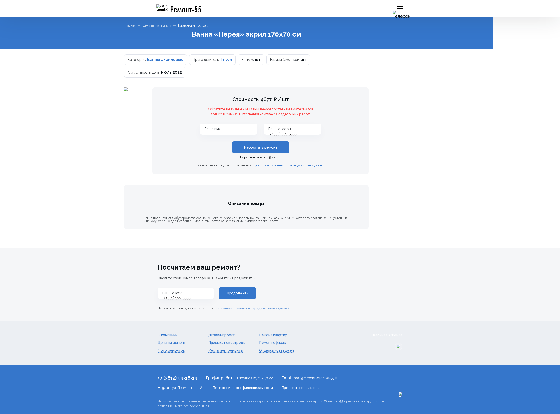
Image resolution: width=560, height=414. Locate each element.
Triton (226, 59)
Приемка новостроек (226, 343)
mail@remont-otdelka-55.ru (316, 378)
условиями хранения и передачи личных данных (289, 165)
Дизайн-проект (221, 335)
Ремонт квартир (273, 335)
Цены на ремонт (172, 343)
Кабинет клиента (387, 335)
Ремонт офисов (272, 343)
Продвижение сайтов (300, 388)
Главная (129, 25)
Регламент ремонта (225, 350)
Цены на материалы (156, 25)
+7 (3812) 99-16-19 (177, 378)
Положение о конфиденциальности (243, 388)
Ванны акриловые (165, 59)
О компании (167, 335)
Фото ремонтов (171, 350)
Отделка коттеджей (276, 350)
